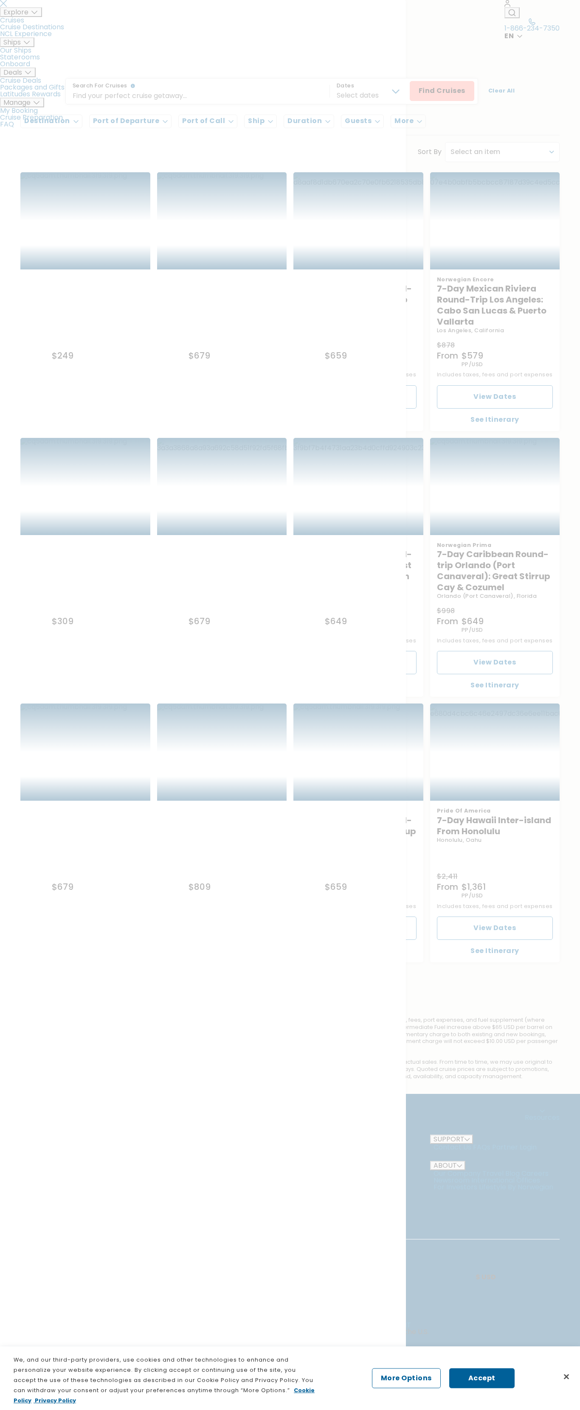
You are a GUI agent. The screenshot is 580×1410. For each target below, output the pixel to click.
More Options (406, 1378)
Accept (482, 1378)
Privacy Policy (55, 1400)
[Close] (566, 1377)
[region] (290, 1378)
